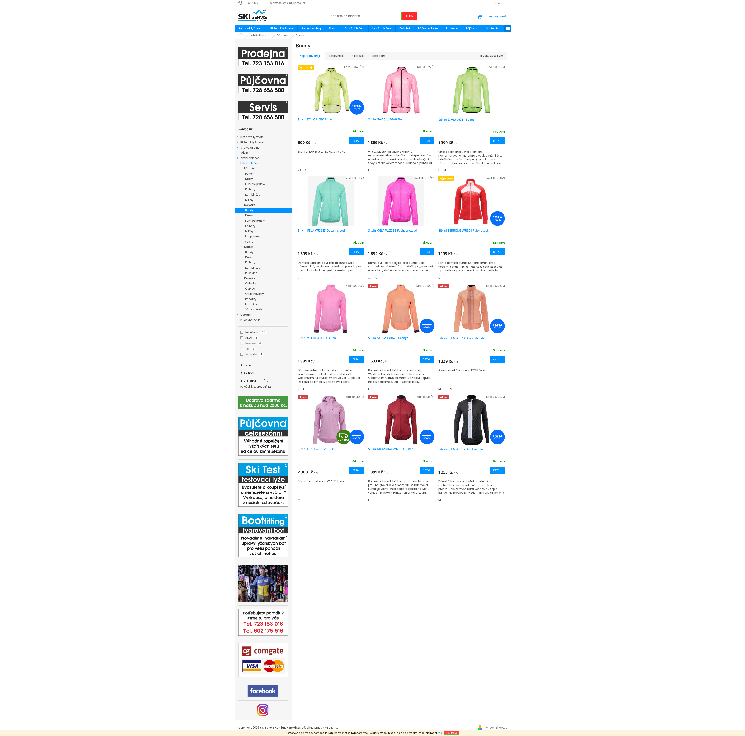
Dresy (249, 179)
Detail (356, 140)
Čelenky (250, 283)
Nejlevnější (336, 56)
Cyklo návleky (254, 294)
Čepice (250, 289)
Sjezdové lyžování (252, 137)
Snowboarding (250, 148)
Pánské (249, 168)
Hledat (409, 16)
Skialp (244, 153)
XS (299, 170)
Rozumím (451, 733)
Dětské (249, 247)
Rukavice (251, 273)
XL (444, 170)
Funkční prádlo (255, 184)
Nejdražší (358, 56)
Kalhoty (250, 189)
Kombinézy (252, 195)
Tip (250, 349)
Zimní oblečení (250, 158)
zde (439, 733)
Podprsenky (253, 236)
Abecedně (379, 56)
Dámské (249, 205)
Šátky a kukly (254, 309)
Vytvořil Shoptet (496, 728)
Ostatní (245, 315)
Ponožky (250, 299)
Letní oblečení (249, 163)
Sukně (249, 242)
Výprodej (253, 354)
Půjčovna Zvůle (250, 320)
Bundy (249, 174)
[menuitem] (250, 28)
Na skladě (255, 332)
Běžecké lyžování (252, 142)
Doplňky (249, 278)
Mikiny (249, 200)
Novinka (253, 343)
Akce (251, 338)
